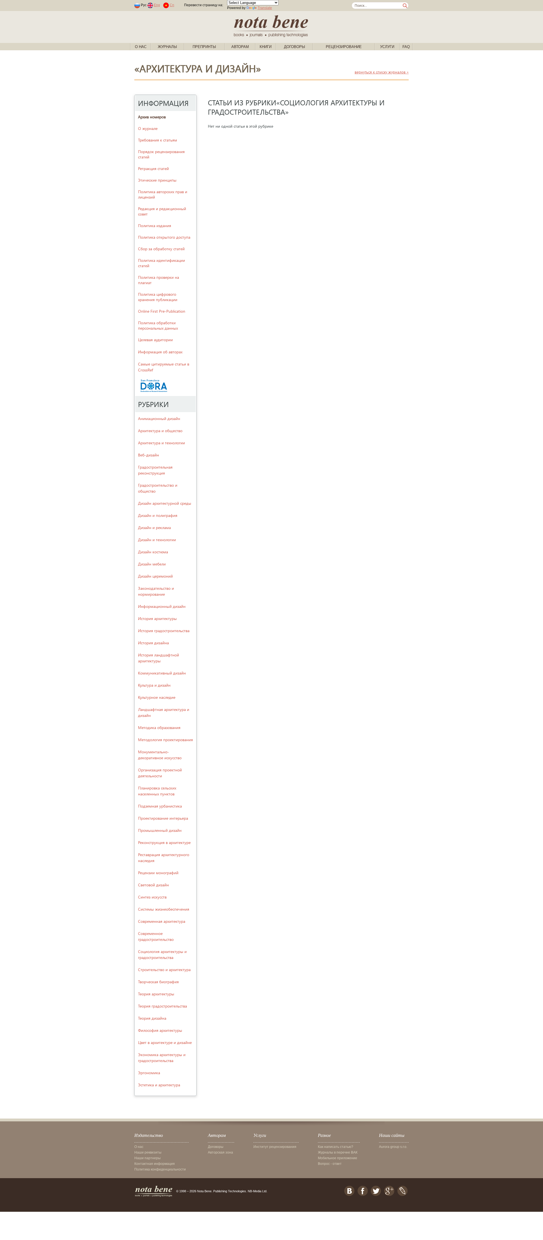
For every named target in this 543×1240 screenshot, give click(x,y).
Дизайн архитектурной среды (164, 503)
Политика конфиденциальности (160, 1169)
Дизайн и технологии (157, 539)
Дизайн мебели (152, 564)
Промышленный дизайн (160, 830)
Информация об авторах (160, 351)
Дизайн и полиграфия (157, 515)
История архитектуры (157, 618)
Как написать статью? (335, 1147)
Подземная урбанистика (160, 806)
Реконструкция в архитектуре (164, 842)
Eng (157, 5)
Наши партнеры (147, 1158)
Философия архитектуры (160, 1030)
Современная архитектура (161, 921)
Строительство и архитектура (164, 969)
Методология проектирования (165, 739)
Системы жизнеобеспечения (163, 909)
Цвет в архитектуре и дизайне (165, 1042)
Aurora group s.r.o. (393, 1147)
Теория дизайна (152, 1018)
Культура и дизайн (154, 685)
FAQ (406, 47)
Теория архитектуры (156, 994)
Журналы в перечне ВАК (337, 1152)
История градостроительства (163, 630)
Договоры (294, 47)
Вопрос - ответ (330, 1164)
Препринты (204, 47)
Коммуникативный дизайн (162, 673)
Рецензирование (344, 47)
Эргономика (149, 1072)
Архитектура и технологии (161, 442)
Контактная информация (154, 1164)
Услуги (387, 47)
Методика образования (159, 727)
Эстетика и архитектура (159, 1084)
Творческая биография (158, 981)
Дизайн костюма (153, 551)
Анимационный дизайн (159, 418)
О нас (140, 47)
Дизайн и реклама (154, 527)
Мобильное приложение (337, 1158)
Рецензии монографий (158, 872)
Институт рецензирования (274, 1147)
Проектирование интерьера (163, 818)
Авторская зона (220, 1152)
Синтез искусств (152, 897)
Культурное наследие (156, 697)
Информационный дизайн (162, 606)
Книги (266, 47)
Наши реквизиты (147, 1152)
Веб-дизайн (148, 455)
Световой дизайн (153, 884)
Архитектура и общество (160, 430)
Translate (265, 8)
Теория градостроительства (162, 1006)
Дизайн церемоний (155, 576)
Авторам (240, 47)
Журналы (167, 47)
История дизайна (153, 642)
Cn (172, 5)
